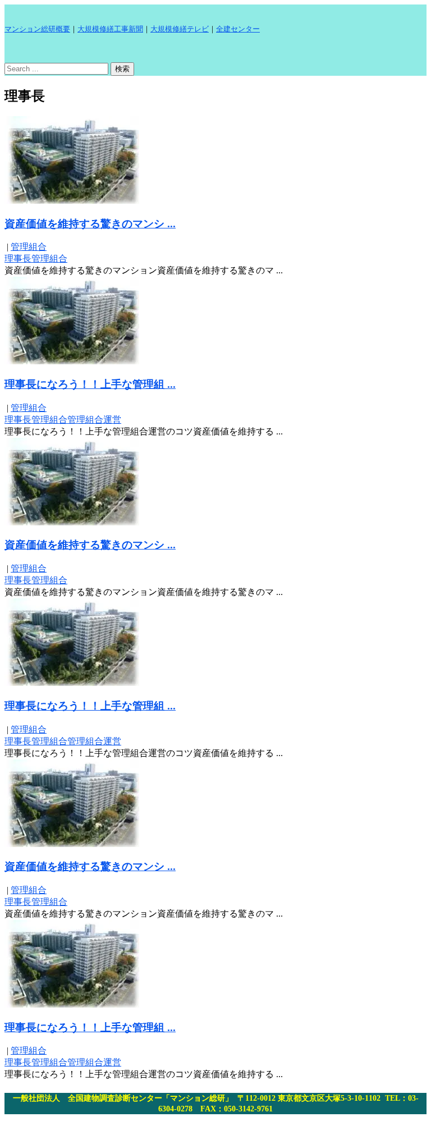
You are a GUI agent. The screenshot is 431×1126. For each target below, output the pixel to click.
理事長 (17, 258)
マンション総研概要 (37, 29)
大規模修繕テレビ (179, 29)
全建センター (238, 29)
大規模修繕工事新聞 (110, 29)
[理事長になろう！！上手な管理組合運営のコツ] (71, 361)
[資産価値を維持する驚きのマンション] (71, 200)
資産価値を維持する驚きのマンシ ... (90, 224)
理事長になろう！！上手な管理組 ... (90, 384)
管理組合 (29, 246)
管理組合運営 (94, 419)
